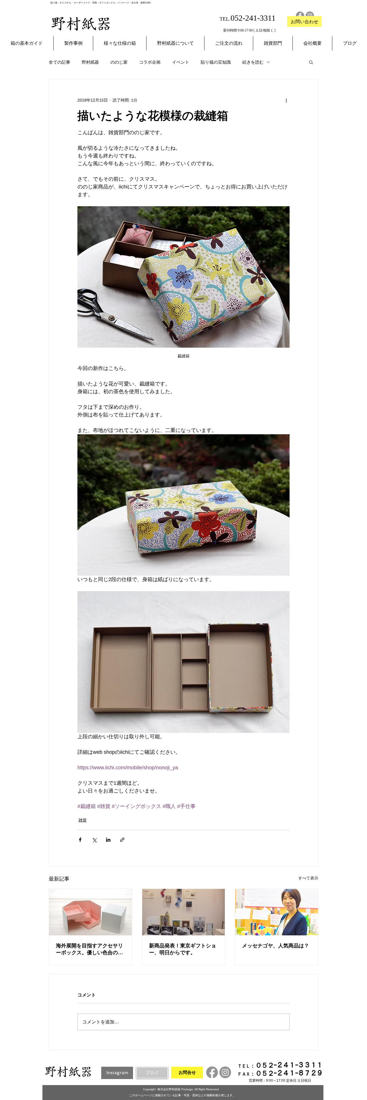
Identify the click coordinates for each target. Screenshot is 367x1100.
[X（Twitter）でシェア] (94, 839)
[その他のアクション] (286, 100)
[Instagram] (225, 1072)
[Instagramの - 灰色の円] (310, 15)
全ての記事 (59, 62)
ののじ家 (119, 62)
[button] (311, 62)
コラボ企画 (150, 62)
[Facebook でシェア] (80, 839)
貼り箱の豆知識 (216, 62)
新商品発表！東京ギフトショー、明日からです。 (182, 949)
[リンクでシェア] (122, 839)
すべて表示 (308, 878)
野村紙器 (90, 62)
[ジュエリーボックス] (90, 912)
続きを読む (253, 62)
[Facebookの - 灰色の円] (300, 15)
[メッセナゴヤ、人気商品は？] (276, 912)
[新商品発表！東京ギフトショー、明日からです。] (183, 912)
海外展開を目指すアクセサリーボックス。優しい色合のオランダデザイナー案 (89, 949)
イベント (180, 62)
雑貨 (83, 820)
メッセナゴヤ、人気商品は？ (275, 946)
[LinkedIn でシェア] (108, 839)
